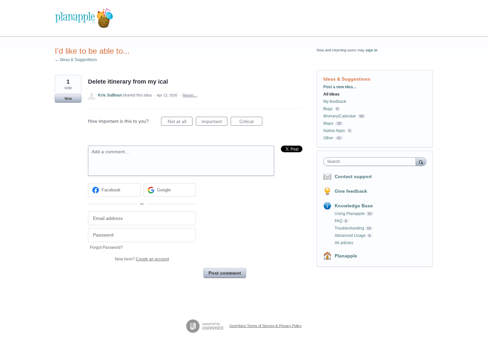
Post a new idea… (340, 87)
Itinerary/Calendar (339, 116)
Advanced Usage (350, 235)
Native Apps (334, 130)
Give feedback (351, 191)
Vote (68, 99)
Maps (328, 123)
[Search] (421, 161)
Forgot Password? (106, 247)
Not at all (180, 122)
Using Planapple (350, 213)
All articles (344, 243)
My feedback (334, 101)
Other (328, 138)
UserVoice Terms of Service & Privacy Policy (265, 326)
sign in (371, 50)
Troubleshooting (349, 228)
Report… (190, 95)
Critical (250, 122)
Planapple (346, 255)
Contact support (353, 176)
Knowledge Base (354, 205)
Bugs (328, 108)
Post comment (224, 273)
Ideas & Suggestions (346, 79)
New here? (142, 259)
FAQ (338, 221)
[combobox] (371, 161)
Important (214, 122)
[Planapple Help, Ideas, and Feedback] (84, 18)
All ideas (331, 94)
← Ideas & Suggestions (76, 59)
